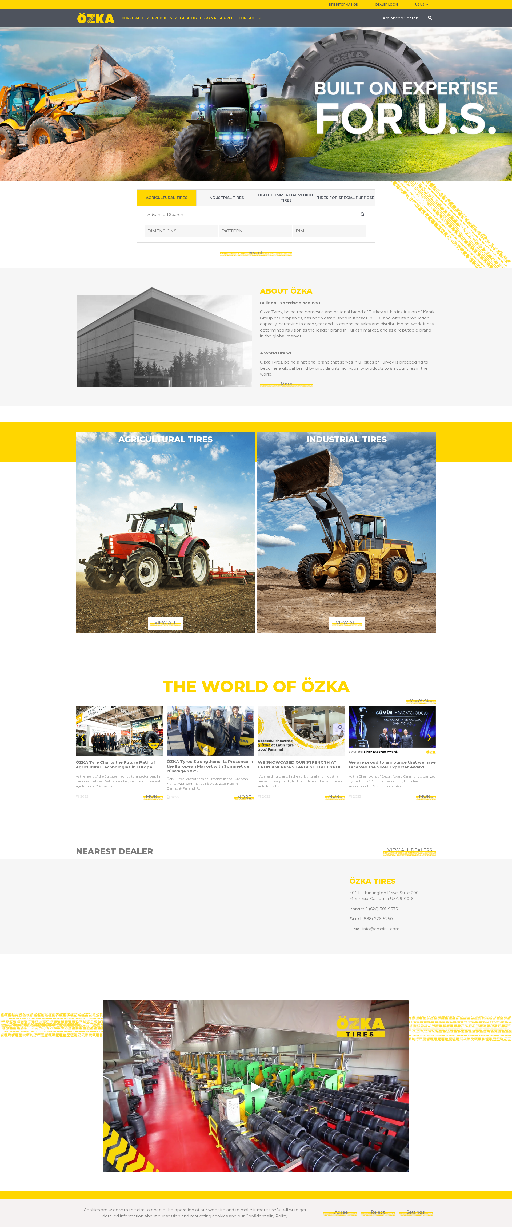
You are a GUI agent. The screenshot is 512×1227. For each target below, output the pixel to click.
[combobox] (181, 231)
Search (256, 252)
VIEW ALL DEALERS (409, 850)
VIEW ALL (421, 700)
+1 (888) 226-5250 (375, 918)
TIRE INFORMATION (343, 4)
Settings (415, 1212)
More (286, 383)
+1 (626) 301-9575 (381, 908)
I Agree (340, 1212)
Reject (378, 1212)
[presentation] (82, 735)
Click (288, 1209)
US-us (419, 4)
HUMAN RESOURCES (217, 18)
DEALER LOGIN (386, 4)
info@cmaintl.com (380, 928)
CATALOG (188, 18)
